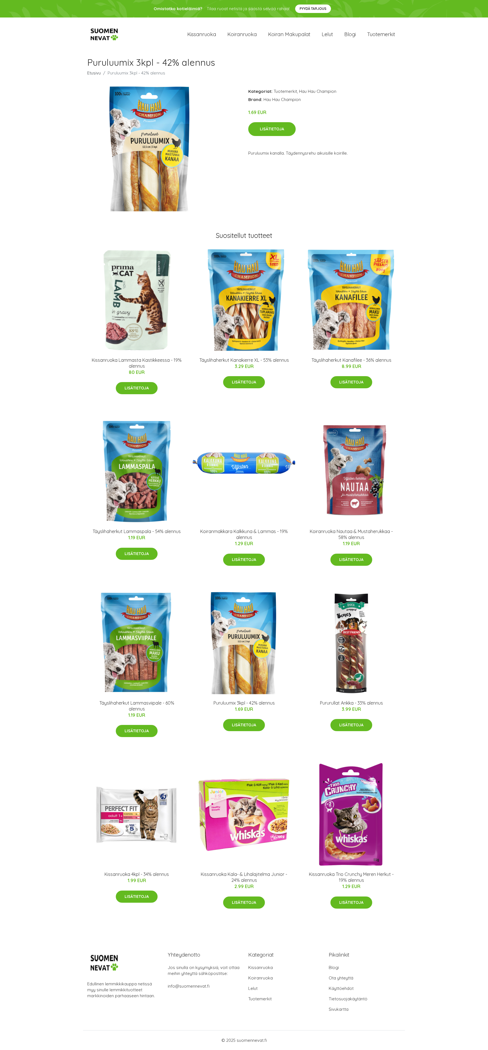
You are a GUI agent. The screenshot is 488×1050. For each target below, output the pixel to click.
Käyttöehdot (341, 988)
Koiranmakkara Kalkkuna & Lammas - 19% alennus (244, 534)
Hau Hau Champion (317, 91)
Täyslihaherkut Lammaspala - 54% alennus (137, 531)
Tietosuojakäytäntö (348, 998)
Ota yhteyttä (341, 978)
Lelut (327, 34)
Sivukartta (338, 1009)
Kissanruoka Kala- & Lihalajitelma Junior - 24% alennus (244, 877)
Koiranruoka (242, 34)
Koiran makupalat (289, 34)
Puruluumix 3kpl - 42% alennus (244, 703)
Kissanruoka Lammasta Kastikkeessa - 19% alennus (137, 363)
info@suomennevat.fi (189, 986)
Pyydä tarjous (313, 8)
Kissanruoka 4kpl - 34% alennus (136, 874)
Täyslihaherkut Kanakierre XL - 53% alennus (244, 360)
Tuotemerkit (381, 34)
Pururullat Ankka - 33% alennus (351, 703)
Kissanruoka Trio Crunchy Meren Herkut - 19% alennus (351, 877)
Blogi (350, 34)
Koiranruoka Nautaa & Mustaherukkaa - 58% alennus (351, 534)
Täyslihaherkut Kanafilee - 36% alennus (351, 360)
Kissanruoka (201, 34)
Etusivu (94, 73)
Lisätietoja (272, 128)
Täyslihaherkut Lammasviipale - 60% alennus (136, 706)
